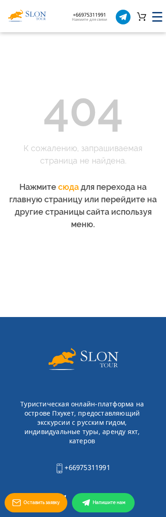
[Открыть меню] (157, 17)
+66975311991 (86, 467)
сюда (68, 187)
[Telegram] (123, 17)
